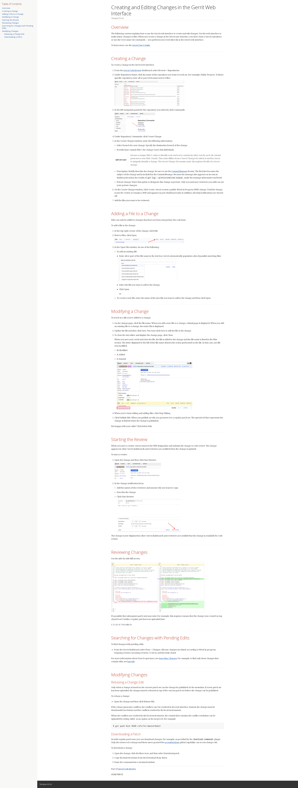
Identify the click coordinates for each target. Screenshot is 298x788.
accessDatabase (171, 742)
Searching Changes (168, 658)
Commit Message (179, 171)
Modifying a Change (10, 17)
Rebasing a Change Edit (14, 34)
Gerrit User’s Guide (141, 45)
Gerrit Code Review (132, 70)
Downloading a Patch (13, 37)
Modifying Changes (10, 31)
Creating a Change (10, 11)
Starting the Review (10, 20)
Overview (6, 8)
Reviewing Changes (10, 23)
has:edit (131, 661)
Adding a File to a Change (12, 14)
